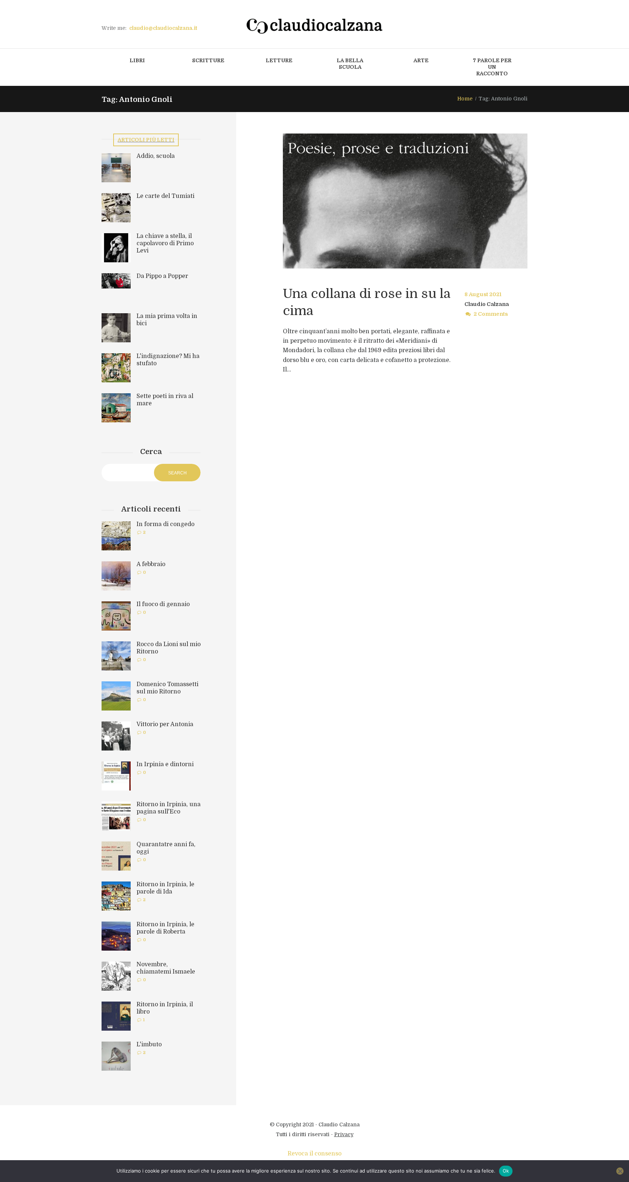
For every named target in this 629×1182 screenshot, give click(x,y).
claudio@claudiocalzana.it (163, 28)
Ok (506, 1171)
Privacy (343, 1134)
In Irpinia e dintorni (165, 764)
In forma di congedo (165, 524)
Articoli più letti (146, 140)
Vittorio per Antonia (165, 724)
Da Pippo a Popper (162, 276)
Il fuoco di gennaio (163, 604)
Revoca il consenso (314, 1153)
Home (464, 99)
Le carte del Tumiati (165, 196)
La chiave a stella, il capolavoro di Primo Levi (165, 243)
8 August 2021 (483, 294)
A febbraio (151, 564)
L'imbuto (149, 1044)
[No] (620, 1171)
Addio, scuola (156, 156)
